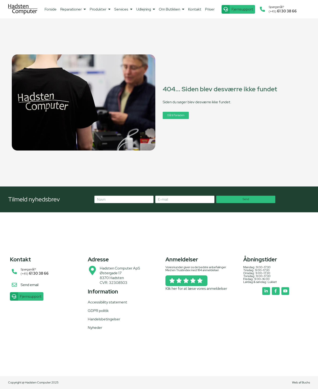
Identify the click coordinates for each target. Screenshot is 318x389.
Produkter (98, 9)
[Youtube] (285, 291)
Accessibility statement (107, 302)
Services (121, 9)
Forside (50, 9)
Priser (210, 9)
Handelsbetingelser (104, 319)
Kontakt (194, 9)
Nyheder (95, 327)
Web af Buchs (301, 382)
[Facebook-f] (276, 291)
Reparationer (71, 9)
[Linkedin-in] (266, 291)
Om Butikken (169, 9)
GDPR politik (98, 310)
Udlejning (143, 9)
